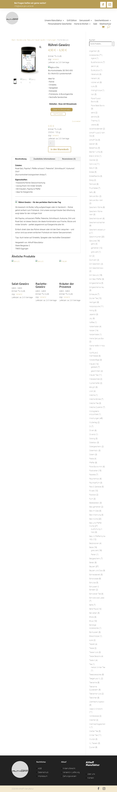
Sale (95, 24)
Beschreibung (21, 159)
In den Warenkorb (60, 149)
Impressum (42, 776)
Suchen (92, 40)
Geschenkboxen (102, 21)
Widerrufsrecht (69, 768)
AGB (40, 768)
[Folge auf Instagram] (110, 5)
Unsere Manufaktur (53, 21)
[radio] (62, 109)
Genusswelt (84, 21)
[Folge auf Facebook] (103, 5)
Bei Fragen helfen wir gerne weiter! (30, 3)
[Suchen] (113, 44)
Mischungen (51, 40)
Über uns (91, 774)
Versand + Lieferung (71, 772)
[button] (40, 47)
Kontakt (90, 778)
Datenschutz (43, 772)
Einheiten (53, 104)
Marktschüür (105, 24)
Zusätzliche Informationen (44, 159)
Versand (55, 59)
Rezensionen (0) (69, 159)
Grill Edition (72, 21)
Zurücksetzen (76, 121)
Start (13, 40)
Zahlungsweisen (69, 776)
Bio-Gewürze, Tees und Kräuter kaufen (31, 40)
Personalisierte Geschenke (60, 24)
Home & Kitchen (81, 24)
